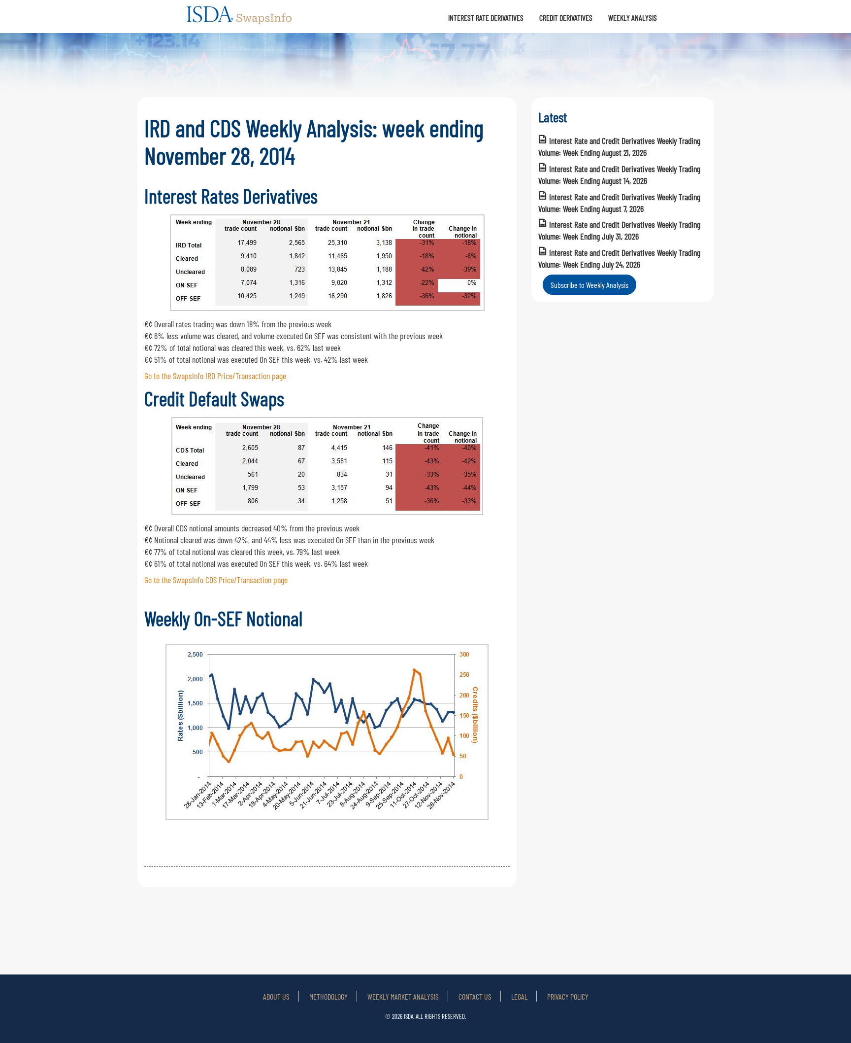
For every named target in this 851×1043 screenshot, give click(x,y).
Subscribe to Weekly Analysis (589, 284)
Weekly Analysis (632, 17)
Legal (519, 996)
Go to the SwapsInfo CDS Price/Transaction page (216, 579)
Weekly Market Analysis (403, 996)
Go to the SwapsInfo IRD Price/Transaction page (215, 375)
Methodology (328, 996)
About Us (276, 996)
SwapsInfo (240, 19)
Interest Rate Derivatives (486, 17)
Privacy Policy (568, 996)
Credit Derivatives (565, 17)
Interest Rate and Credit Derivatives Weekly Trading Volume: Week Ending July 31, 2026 (619, 230)
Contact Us (474, 996)
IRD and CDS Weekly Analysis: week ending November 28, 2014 (314, 141)
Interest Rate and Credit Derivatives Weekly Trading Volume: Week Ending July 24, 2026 (619, 258)
